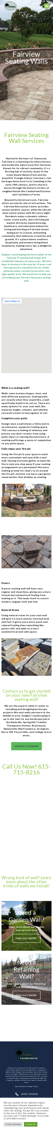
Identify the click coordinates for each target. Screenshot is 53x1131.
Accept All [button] (31, 1124)
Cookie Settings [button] (13, 1124)
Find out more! (26, 938)
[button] (46, 6)
